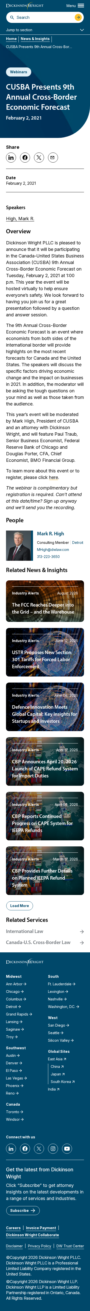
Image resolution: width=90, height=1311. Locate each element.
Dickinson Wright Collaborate (32, 1235)
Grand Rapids (17, 1014)
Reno (10, 1093)
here (53, 477)
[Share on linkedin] (11, 158)
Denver (12, 1063)
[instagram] (53, 1149)
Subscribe (19, 1210)
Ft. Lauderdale (60, 984)
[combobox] (44, 17)
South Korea (61, 1081)
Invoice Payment (41, 1228)
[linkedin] (11, 1149)
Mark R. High (50, 534)
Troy (10, 1037)
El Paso (12, 1070)
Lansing (12, 1022)
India (52, 1089)
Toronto (12, 1112)
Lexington (56, 991)
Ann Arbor (14, 984)
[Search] (12, 17)
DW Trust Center (70, 1246)
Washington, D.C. (61, 1006)
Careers (13, 1228)
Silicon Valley (59, 1040)
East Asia (55, 1059)
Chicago (13, 991)
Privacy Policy (39, 1246)
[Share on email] (53, 158)
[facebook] (25, 1149)
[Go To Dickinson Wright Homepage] (25, 6)
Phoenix (13, 1085)
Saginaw (13, 1029)
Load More (19, 906)
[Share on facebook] (25, 158)
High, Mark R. (20, 218)
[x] (39, 1149)
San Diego (56, 1025)
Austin (11, 1055)
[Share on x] (39, 158)
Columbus (14, 999)
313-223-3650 (48, 556)
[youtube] (67, 1149)
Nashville (55, 999)
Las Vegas (14, 1078)
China (55, 1066)
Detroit (77, 542)
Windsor (13, 1119)
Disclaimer (14, 1246)
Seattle (54, 1033)
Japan (56, 1074)
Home (11, 38)
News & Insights (35, 38)
